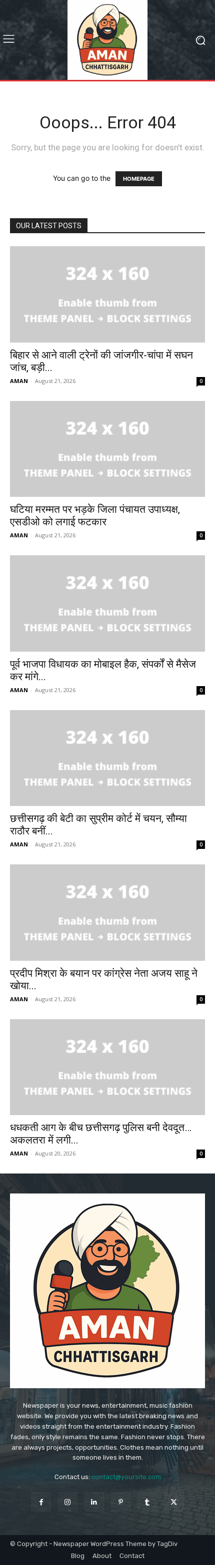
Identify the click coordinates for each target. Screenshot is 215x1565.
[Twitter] (174, 1502)
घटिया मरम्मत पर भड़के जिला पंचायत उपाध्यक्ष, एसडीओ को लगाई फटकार (95, 515)
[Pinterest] (120, 1502)
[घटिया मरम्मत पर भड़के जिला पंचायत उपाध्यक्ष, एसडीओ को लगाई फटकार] (107, 449)
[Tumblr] (147, 1502)
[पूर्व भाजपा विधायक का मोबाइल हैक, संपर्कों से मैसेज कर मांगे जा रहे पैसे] (107, 603)
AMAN (19, 381)
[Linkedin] (94, 1502)
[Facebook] (40, 1502)
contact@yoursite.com (126, 1477)
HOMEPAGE (138, 178)
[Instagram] (68, 1502)
